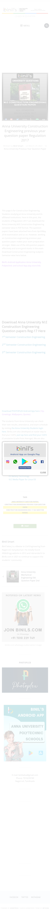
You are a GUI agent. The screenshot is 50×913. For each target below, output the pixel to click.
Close (43, 472)
